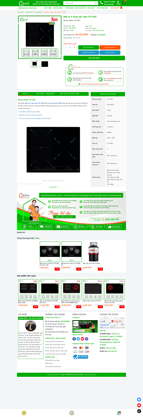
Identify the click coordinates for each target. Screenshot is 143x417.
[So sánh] (59, 252)
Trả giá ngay (94, 58)
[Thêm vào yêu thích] (124, 16)
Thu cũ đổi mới (102, 8)
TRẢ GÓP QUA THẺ (110, 47)
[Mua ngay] (41, 252)
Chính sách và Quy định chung (55, 344)
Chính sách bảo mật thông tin (54, 341)
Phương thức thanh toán (53, 366)
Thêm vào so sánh (70, 44)
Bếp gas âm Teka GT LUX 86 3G (70, 264)
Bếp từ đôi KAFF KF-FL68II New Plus (49, 301)
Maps (119, 4)
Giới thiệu (48, 8)
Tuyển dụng (69, 8)
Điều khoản (49, 363)
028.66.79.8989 (109, 2)
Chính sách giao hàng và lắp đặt (55, 354)
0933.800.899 (109, 4)
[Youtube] (82, 339)
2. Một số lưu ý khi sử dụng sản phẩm (30, 115)
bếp (74, 106)
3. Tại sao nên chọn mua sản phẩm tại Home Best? (34, 118)
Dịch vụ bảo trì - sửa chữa (85, 8)
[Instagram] (86, 339)
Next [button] (130, 295)
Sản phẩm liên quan (26, 276)
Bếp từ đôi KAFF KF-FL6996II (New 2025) (28, 301)
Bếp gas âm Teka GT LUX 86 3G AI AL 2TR (49, 264)
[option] (39, 37)
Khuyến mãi (115, 8)
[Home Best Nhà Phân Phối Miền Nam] (24, 3)
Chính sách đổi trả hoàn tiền (54, 347)
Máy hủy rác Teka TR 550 (91, 263)
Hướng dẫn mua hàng (52, 360)
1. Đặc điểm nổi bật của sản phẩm (29, 111)
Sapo (94, 374)
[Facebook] (74, 339)
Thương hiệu (58, 8)
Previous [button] (12, 295)
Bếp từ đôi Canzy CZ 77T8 (91, 301)
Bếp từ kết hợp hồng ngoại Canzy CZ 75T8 (113, 301)
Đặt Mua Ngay (89, 47)
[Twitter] (78, 339)
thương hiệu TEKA (55, 103)
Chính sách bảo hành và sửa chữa (56, 351)
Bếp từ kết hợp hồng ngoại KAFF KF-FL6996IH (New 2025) (70, 301)
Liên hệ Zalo (110, 52)
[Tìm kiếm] (95, 3)
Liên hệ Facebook (88, 52)
